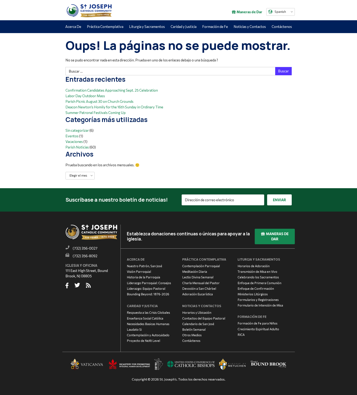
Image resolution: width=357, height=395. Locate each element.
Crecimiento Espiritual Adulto (258, 329)
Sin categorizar (77, 130)
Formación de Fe (215, 26)
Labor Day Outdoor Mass (85, 96)
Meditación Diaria (194, 271)
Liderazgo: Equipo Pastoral (146, 288)
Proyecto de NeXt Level (143, 340)
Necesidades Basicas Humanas (148, 324)
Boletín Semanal (194, 329)
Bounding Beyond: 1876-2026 (148, 294)
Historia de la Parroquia (143, 277)
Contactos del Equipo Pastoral (203, 318)
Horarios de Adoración (254, 266)
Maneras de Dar (249, 12)
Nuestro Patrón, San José (144, 266)
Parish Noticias (77, 147)
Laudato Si (134, 329)
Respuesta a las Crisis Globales (148, 312)
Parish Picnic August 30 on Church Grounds (99, 101)
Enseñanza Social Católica (145, 318)
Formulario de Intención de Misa (260, 305)
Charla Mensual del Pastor (201, 283)
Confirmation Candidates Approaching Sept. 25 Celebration (111, 90)
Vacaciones (74, 141)
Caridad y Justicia (183, 26)
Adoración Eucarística (197, 294)
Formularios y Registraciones (258, 300)
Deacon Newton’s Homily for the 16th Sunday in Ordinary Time (114, 107)
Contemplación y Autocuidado (148, 335)
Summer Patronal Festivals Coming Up (95, 112)
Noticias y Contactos (250, 26)
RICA (241, 334)
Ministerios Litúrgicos (253, 294)
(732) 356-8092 (85, 256)
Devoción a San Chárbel (199, 288)
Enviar (279, 200)
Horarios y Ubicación (196, 312)
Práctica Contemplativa (105, 26)
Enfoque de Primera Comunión (259, 283)
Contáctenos (282, 26)
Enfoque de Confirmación (256, 288)
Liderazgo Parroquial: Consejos (149, 283)
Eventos (72, 136)
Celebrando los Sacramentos (258, 277)
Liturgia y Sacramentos (147, 26)
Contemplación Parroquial (201, 266)
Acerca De (73, 26)
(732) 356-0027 (85, 248)
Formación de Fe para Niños (257, 323)
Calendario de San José (198, 324)
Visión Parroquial (139, 271)
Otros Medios (192, 335)
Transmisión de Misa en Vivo (257, 271)
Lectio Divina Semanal (197, 277)
